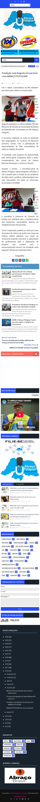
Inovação (24, 66)
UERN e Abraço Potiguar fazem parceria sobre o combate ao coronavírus (24, 322)
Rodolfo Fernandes (19, 557)
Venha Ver (14, 575)
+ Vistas (20, 484)
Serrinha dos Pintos (8, 564)
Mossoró (5, 557)
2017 (7, 667)
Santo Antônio (19, 561)
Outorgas (7, 752)
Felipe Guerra (6, 546)
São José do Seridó (28, 568)
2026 (7, 637)
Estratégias (7, 744)
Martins (15, 553)
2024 (7, 644)
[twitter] (11, 799)
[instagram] (15, 2)
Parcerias (22, 83)
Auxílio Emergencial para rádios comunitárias (24, 290)
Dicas (28, 741)
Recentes (7, 484)
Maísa (25, 553)
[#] (20, 447)
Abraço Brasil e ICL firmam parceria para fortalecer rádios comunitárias (24, 274)
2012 (7, 726)
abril (8, 681)
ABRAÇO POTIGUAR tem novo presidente (19, 708)
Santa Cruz (5, 561)
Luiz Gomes (25, 550)
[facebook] (18, 2)
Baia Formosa (21, 539)
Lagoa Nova (13, 550)
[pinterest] (28, 799)
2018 (7, 664)
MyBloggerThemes (20, 796)
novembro (10, 677)
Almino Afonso (6, 539)
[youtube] (21, 2)
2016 (7, 671)
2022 (7, 650)
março (9, 684)
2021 (7, 654)
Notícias (18, 748)
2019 (7, 661)
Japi (3, 550)
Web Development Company (18, 793)
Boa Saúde (5, 543)
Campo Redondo (19, 543)
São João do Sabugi (8, 572)
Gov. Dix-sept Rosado (22, 546)
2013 (7, 723)
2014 (7, 719)
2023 (7, 647)
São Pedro (22, 572)
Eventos (19, 744)
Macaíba (4, 553)
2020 (7, 657)
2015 (7, 716)
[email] (24, 2)
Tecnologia (7, 755)
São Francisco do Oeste (9, 568)
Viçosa (24, 575)
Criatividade (17, 741)
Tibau (3, 575)
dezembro (10, 674)
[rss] (20, 799)
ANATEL (6, 741)
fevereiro (10, 688)
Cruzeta (31, 543)
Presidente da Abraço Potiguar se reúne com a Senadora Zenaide (25, 306)
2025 (7, 640)
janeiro (9, 712)
